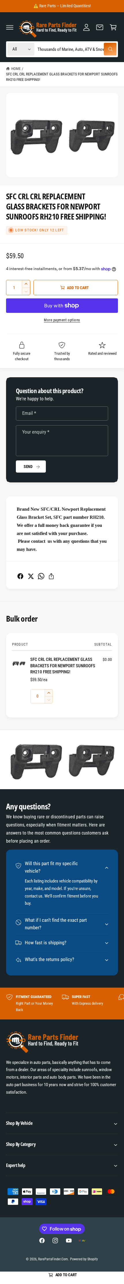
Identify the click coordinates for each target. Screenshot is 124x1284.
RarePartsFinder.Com (53, 1259)
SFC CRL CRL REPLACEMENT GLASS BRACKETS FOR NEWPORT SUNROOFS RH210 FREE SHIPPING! (62, 77)
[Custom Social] (82, 1240)
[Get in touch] (99, 27)
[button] (9, 27)
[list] (62, 1003)
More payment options (62, 320)
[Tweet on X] (30, 576)
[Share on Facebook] (20, 576)
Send (28, 466)
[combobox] (77, 49)
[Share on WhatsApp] (41, 576)
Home (15, 68)
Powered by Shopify (84, 1259)
